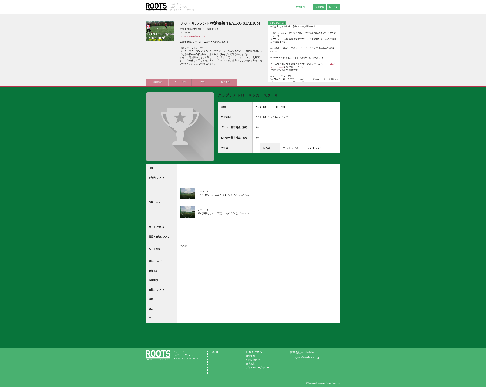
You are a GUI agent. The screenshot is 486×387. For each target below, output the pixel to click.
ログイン (333, 7)
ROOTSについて (254, 352)
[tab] (277, 23)
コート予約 (180, 82)
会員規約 (250, 363)
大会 (202, 82)
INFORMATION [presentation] (277, 23)
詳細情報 (157, 82)
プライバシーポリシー (257, 367)
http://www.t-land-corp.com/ (192, 36)
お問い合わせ (253, 360)
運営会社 (250, 356)
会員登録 (319, 7)
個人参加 (225, 82)
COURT (300, 7)
